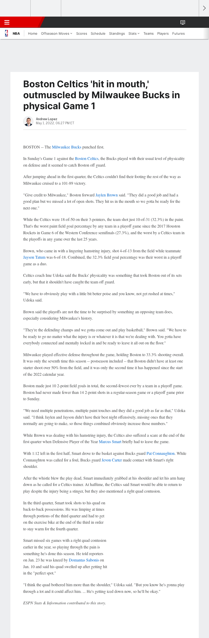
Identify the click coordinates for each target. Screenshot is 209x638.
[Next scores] (204, 8)
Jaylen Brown (107, 194)
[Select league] (16, 8)
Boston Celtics (86, 158)
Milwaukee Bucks (66, 146)
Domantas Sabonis (84, 559)
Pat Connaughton (161, 453)
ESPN (27, 22)
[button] (192, 22)
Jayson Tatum (34, 257)
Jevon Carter (112, 459)
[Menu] (7, 22)
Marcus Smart (110, 441)
